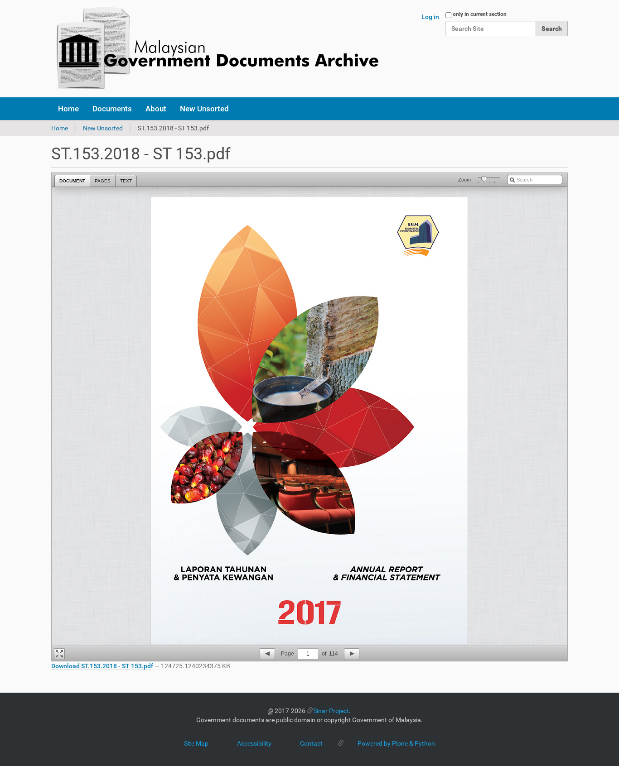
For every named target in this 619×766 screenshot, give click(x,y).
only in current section (480, 14)
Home (68, 108)
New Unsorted (204, 108)
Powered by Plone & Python (396, 743)
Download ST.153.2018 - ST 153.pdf (102, 666)
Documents (112, 108)
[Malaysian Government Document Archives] (214, 49)
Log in (430, 16)
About (155, 108)
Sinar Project (331, 710)
